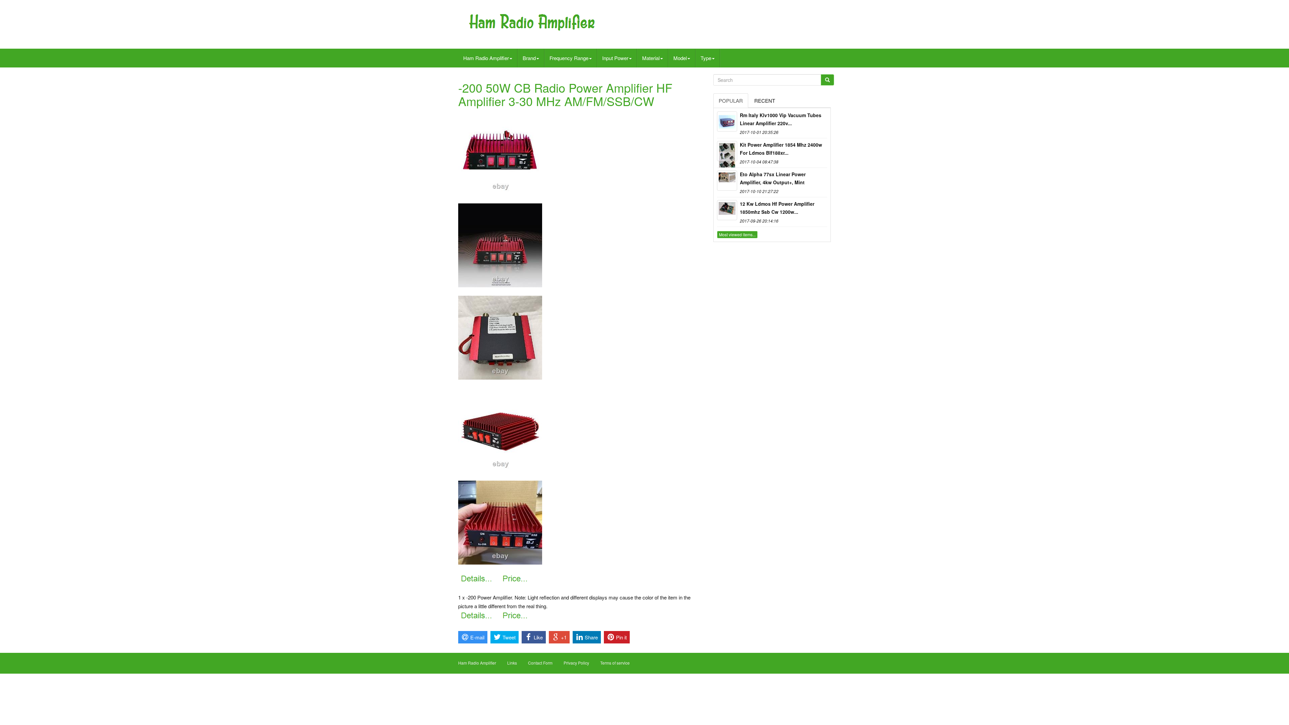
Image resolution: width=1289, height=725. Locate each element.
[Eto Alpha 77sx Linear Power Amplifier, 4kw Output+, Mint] (727, 181)
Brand (529, 57)
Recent (764, 100)
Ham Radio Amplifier (486, 57)
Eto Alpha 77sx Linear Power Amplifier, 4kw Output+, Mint (773, 178)
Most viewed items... (737, 234)
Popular (731, 100)
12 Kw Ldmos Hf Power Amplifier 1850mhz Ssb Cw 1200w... (777, 207)
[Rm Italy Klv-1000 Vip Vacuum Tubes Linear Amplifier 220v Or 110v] (727, 121)
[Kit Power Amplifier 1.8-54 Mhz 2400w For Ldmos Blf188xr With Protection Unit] (727, 151)
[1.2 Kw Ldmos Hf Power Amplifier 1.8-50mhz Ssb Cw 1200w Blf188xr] (727, 210)
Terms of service (615, 663)
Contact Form (540, 663)
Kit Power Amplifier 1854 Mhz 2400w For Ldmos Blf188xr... (781, 148)
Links (512, 663)
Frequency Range (569, 57)
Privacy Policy (576, 663)
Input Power (615, 57)
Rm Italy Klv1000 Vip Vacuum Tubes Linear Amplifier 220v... (780, 119)
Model (680, 57)
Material (651, 57)
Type (706, 57)
